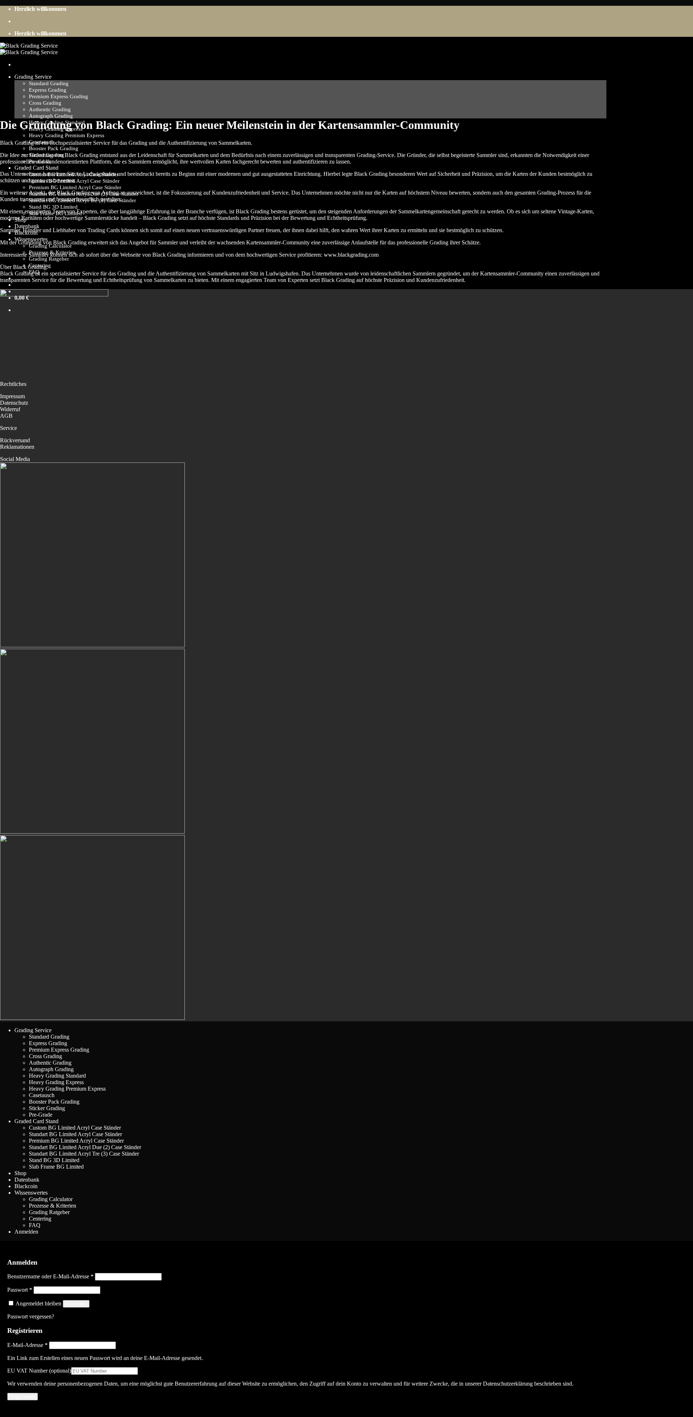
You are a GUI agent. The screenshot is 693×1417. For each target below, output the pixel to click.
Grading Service (33, 77)
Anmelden (76, 1304)
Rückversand (15, 440)
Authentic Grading (50, 109)
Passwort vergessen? (30, 1316)
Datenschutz (14, 403)
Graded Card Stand (36, 168)
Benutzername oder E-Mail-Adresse (50, 1276)
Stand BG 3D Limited (53, 207)
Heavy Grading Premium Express (66, 135)
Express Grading (47, 90)
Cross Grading (45, 103)
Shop (20, 1173)
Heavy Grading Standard (57, 1076)
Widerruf (10, 409)
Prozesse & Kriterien (52, 1206)
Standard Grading (49, 83)
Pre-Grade (40, 1115)
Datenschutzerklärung (508, 1384)
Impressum (12, 396)
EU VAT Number (39, 1371)
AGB (6, 416)
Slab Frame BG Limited (56, 1167)
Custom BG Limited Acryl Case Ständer (75, 1128)
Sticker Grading (47, 1108)
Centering (40, 1219)
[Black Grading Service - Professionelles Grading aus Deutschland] (29, 49)
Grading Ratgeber (49, 259)
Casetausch (42, 1095)
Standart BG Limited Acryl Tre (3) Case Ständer (84, 1154)
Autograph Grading (51, 116)
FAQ (34, 1225)
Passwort (19, 1290)
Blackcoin (26, 1186)
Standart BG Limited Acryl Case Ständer (75, 1134)
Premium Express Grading (58, 96)
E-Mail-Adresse (27, 1345)
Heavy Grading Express (56, 1082)
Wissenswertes (31, 1193)
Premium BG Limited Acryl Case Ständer (75, 187)
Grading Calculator (51, 1199)
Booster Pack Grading (53, 148)
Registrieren (22, 1396)
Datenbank (26, 226)
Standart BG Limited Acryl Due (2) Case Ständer (85, 1147)
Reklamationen (17, 447)
